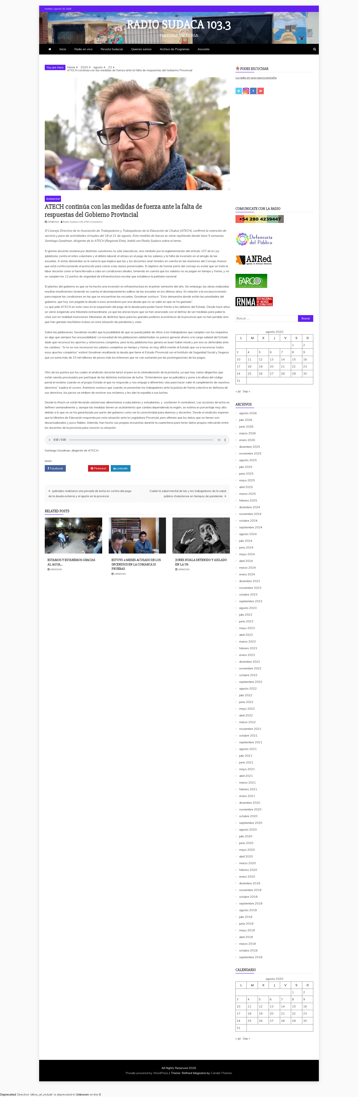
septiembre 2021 (250, 742)
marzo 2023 (247, 641)
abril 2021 (246, 776)
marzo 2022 (247, 722)
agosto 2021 (248, 749)
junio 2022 (246, 702)
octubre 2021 (248, 735)
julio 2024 (245, 541)
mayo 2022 (247, 708)
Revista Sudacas (112, 49)
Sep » (246, 391)
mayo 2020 (247, 849)
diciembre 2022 (249, 661)
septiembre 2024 (250, 527)
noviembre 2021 (250, 729)
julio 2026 (245, 420)
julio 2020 (245, 836)
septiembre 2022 (250, 682)
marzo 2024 (247, 567)
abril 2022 (246, 715)
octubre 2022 (248, 675)
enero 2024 (247, 574)
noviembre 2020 (250, 809)
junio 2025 (246, 473)
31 (238, 380)
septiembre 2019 (250, 903)
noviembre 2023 (250, 588)
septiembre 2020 (250, 823)
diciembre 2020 (249, 802)
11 (249, 359)
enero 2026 (247, 440)
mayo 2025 (247, 480)
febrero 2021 (248, 789)
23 (305, 366)
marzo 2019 (247, 944)
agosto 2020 (248, 829)
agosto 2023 (248, 608)
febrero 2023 (248, 648)
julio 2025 (245, 467)
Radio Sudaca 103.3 (179, 24)
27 (272, 373)
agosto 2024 (248, 534)
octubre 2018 (248, 950)
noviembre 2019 (250, 890)
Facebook (56, 468)
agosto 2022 (248, 688)
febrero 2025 (248, 500)
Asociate (204, 49)
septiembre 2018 (250, 957)
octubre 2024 (248, 520)
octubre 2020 (248, 816)
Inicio (62, 49)
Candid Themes (221, 1073)
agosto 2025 (248, 460)
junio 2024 (246, 547)
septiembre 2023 (250, 601)
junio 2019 (246, 923)
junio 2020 (246, 843)
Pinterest (99, 468)
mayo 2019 (247, 930)
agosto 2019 (248, 910)
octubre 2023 (248, 594)
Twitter (78, 468)
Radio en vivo (83, 49)
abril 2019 (246, 937)
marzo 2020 (247, 863)
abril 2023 (246, 635)
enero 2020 (247, 876)
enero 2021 (247, 796)
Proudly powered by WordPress (147, 1073)
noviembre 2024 (250, 514)
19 (261, 366)
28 (283, 373)
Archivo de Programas (174, 49)
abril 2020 (246, 856)
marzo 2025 (247, 494)
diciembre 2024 (249, 507)
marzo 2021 (247, 782)
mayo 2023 (247, 628)
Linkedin (122, 468)
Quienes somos (141, 49)
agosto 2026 (248, 413)
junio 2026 (246, 426)
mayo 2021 (247, 769)
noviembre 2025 (250, 453)
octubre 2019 (248, 896)
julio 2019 (245, 917)
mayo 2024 (247, 554)
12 (261, 359)
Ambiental (53, 199)
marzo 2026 (247, 433)
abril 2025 (246, 487)
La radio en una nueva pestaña (256, 77)
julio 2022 (245, 695)
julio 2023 (245, 614)
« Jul (238, 391)
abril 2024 (246, 561)
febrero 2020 (248, 870)
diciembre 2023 (249, 581)
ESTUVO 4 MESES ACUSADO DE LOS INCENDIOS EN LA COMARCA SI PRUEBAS (136, 564)
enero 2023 (247, 655)
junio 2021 (246, 762)
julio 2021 (245, 755)
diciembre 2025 (249, 447)
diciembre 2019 (249, 883)
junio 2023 (246, 621)
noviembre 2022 (250, 668)
